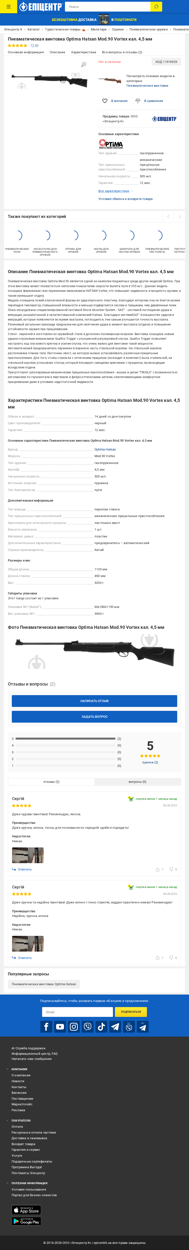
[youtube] (60, 1027)
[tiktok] (101, 1027)
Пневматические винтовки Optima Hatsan (44, 984)
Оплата (17, 1126)
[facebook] (46, 1027)
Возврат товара (23, 1144)
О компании (21, 1075)
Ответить (25, 869)
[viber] (88, 1027)
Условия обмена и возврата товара (125, 199)
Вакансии (19, 1093)
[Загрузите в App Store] (26, 1210)
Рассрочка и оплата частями (34, 1132)
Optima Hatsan (105, 449)
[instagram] (74, 1027)
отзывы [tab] (49, 782)
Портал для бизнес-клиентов (34, 1195)
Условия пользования (29, 1189)
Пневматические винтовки (147, 85)
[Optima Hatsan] (110, 144)
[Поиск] (156, 7)
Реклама (18, 1110)
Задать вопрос (95, 716)
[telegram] (115, 1027)
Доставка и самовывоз (29, 1138)
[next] (179, 216)
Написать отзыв (94, 701)
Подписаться (131, 1011)
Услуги (17, 1155)
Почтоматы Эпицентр (28, 1173)
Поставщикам (22, 1098)
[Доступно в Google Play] (26, 1221)
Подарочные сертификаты (32, 1161)
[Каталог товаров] (8, 6)
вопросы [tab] (135, 782)
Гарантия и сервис (26, 1150)
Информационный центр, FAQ (35, 1053)
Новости (18, 1081)
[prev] (168, 216)
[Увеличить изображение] (84, 65)
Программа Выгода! (27, 1167)
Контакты (19, 1087)
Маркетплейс (22, 1104)
